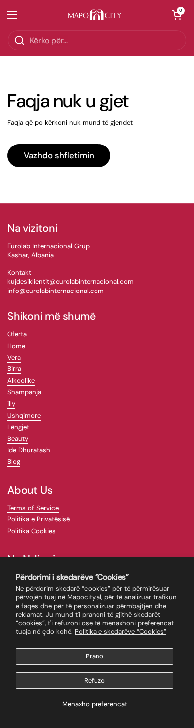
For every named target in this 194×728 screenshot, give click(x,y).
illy (11, 403)
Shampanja (24, 392)
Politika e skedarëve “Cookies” (120, 631)
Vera (14, 357)
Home (16, 346)
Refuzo (94, 680)
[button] (177, 15)
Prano (94, 656)
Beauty (17, 439)
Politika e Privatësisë (38, 519)
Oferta (17, 334)
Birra (14, 368)
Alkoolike (21, 380)
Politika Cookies (31, 531)
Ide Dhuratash (28, 450)
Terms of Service (33, 508)
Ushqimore (24, 415)
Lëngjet (18, 427)
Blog (13, 461)
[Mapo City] (94, 15)
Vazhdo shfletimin (59, 155)
